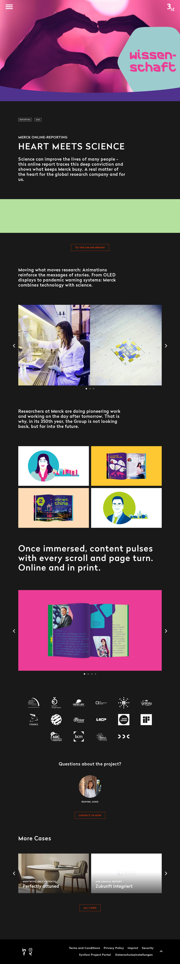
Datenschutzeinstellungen (134, 955)
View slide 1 (86, 388)
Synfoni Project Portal (95, 955)
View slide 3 (93, 388)
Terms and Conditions (84, 948)
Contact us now (90, 815)
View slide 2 (90, 388)
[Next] (166, 346)
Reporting (25, 120)
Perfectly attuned (53, 873)
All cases (90, 908)
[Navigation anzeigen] (9, 6)
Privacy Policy (114, 948)
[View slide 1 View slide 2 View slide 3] (90, 348)
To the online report (90, 248)
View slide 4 (95, 674)
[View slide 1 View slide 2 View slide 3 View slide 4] (90, 633)
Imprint (133, 948)
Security (148, 948)
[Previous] (14, 346)
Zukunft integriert (126, 873)
